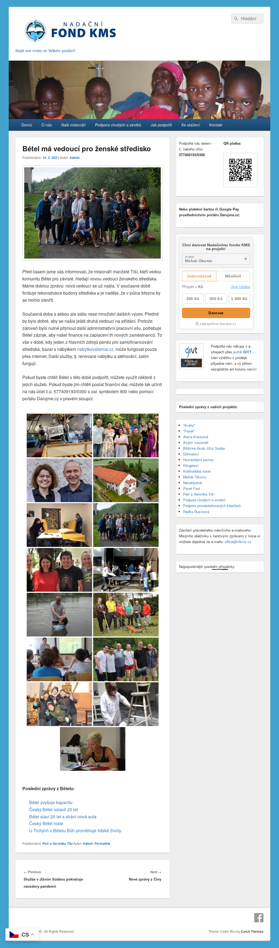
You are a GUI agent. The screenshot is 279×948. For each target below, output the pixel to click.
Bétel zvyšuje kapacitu (50, 802)
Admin (74, 157)
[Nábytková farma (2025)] (59, 435)
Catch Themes (252, 931)
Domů (27, 125)
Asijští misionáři (195, 442)
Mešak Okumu (194, 476)
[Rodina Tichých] (59, 570)
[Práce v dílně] (126, 570)
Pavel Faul (191, 488)
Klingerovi (191, 465)
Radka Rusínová (196, 511)
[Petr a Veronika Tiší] (59, 480)
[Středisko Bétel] (126, 480)
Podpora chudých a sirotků (118, 125)
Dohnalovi (191, 454)
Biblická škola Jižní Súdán (204, 448)
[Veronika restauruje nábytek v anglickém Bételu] (126, 704)
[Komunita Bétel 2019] (126, 525)
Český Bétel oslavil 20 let (53, 809)
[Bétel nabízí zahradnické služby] (126, 614)
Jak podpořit (161, 125)
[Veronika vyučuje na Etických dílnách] (59, 659)
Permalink (102, 843)
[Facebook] (258, 917)
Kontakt (215, 125)
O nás (46, 125)
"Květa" (189, 425)
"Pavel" (189, 431)
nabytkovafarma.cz (95, 349)
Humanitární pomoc (198, 459)
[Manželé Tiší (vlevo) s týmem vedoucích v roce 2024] (126, 435)
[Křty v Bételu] (126, 659)
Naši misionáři (73, 125)
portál (241, 351)
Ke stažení (190, 125)
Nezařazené (192, 482)
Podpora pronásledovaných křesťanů (212, 505)
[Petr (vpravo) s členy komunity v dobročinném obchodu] (59, 704)
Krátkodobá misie (197, 471)
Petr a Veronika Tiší (57, 843)
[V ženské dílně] (92, 749)
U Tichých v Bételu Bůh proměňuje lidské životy (75, 830)
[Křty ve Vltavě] (59, 614)
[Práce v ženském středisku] (59, 525)
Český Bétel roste (46, 823)
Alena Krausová (195, 436)
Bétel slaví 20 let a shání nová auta (62, 816)
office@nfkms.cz (238, 541)
